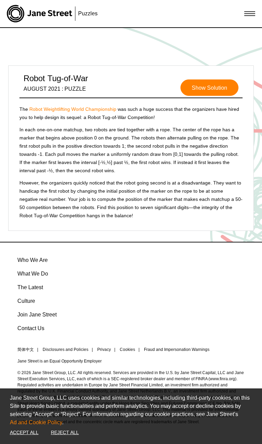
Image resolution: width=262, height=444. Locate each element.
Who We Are (32, 260)
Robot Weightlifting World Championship (72, 109)
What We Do (32, 274)
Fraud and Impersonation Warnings (176, 349)
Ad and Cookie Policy (36, 422)
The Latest (30, 287)
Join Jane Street (37, 314)
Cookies (127, 349)
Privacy (104, 349)
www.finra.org (222, 378)
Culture (26, 301)
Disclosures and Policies (65, 349)
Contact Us (30, 328)
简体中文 (25, 349)
